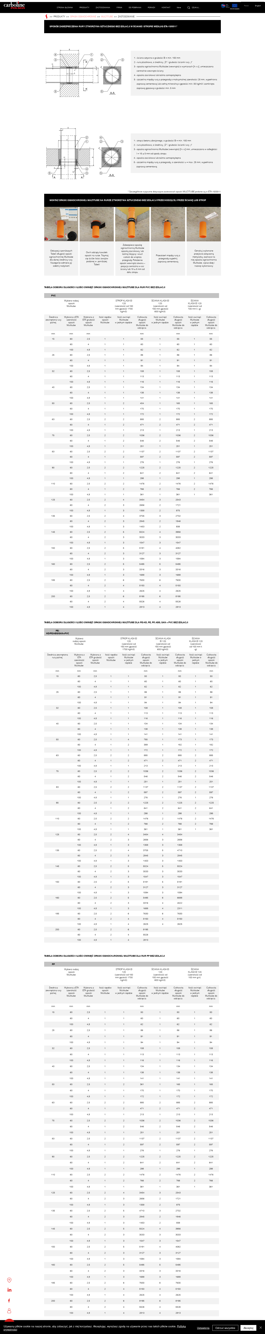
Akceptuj (248, 1328)
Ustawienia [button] (203, 1328)
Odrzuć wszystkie (225, 1328)
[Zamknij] (261, 1328)
